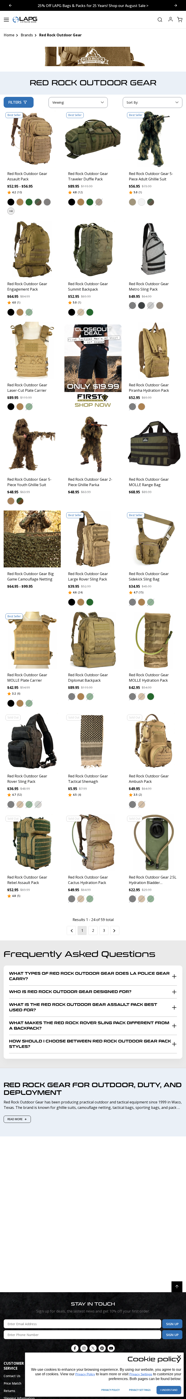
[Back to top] (176, 1286)
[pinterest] (102, 1348)
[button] (11, 202)
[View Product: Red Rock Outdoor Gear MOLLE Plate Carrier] (32, 640)
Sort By (132, 103)
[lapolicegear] (25, 19)
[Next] (114, 930)
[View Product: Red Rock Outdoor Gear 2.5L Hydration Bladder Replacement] (153, 842)
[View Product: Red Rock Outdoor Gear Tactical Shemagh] (93, 741)
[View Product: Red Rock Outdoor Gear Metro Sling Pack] (153, 249)
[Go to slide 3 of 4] (10, 5)
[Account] (170, 19)
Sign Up (172, 1324)
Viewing (58, 102)
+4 (10, 211)
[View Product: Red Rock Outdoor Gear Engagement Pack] (32, 249)
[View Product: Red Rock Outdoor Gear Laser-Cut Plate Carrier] (32, 350)
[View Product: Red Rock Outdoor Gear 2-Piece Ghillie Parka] (93, 444)
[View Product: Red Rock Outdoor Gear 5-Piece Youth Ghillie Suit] (32, 444)
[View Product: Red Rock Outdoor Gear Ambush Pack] (153, 741)
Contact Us (12, 1376)
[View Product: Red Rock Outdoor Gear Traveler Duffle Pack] (93, 138)
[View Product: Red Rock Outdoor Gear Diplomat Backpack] (93, 640)
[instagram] (84, 1348)
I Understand (169, 1390)
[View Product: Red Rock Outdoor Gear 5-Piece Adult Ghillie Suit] (153, 138)
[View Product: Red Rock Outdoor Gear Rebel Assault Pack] (32, 842)
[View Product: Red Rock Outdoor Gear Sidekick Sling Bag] (153, 539)
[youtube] (111, 1348)
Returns (9, 1391)
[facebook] (74, 1348)
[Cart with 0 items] (179, 19)
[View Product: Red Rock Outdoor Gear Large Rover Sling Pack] (93, 539)
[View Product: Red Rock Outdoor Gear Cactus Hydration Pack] (93, 842)
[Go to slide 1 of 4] (176, 5)
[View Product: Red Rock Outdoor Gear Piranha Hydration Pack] (153, 350)
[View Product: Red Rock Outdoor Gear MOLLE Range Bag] (153, 444)
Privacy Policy (85, 1374)
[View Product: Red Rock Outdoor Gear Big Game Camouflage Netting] (32, 539)
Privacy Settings (140, 1374)
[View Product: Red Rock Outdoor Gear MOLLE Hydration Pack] (153, 640)
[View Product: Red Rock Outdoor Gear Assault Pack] (32, 138)
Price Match (12, 1383)
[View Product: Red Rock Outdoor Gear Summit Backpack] (93, 249)
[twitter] (93, 1348)
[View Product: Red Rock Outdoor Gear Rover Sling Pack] (32, 741)
